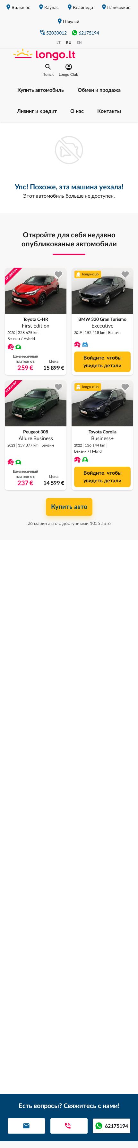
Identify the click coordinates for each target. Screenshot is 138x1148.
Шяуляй (71, 22)
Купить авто (69, 507)
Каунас (51, 7)
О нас (77, 111)
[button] (48, 70)
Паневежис (118, 7)
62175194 (89, 33)
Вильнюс (21, 7)
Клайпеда (83, 7)
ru (69, 42)
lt (58, 42)
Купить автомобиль (40, 90)
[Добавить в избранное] (59, 275)
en (79, 42)
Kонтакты (109, 111)
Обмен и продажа (99, 90)
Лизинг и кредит (37, 111)
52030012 (56, 33)
